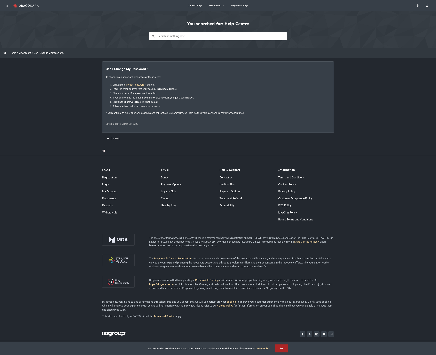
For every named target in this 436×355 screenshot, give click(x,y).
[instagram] (317, 334)
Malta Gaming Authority (307, 241)
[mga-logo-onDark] (118, 234)
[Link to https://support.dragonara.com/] (4, 53)
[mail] (331, 334)
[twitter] (309, 334)
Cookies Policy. (262, 348)
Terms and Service (164, 316)
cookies (231, 301)
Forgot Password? (136, 84)
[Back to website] (7, 6)
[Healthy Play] (417, 6)
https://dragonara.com (162, 284)
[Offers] (427, 6)
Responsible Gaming (207, 280)
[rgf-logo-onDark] (118, 255)
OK (281, 348)
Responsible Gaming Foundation (172, 258)
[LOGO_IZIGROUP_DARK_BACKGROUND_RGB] (114, 332)
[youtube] (324, 334)
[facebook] (302, 334)
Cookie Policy (225, 305)
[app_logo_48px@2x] (26, 4)
